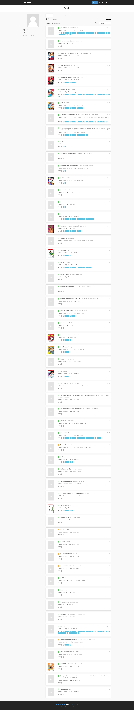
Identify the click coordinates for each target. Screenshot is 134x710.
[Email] (60, 704)
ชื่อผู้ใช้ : (25, 30)
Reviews (70, 15)
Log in (108, 2)
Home (95, 2)
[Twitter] (58, 704)
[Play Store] (62, 704)
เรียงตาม (97, 23)
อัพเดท (24, 35)
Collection (49, 15)
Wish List (56, 15)
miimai (27, 3)
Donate (101, 2)
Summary (63, 15)
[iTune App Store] (64, 704)
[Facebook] (56, 704)
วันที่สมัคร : (25, 33)
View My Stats (74, 704)
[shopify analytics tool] (68, 704)
